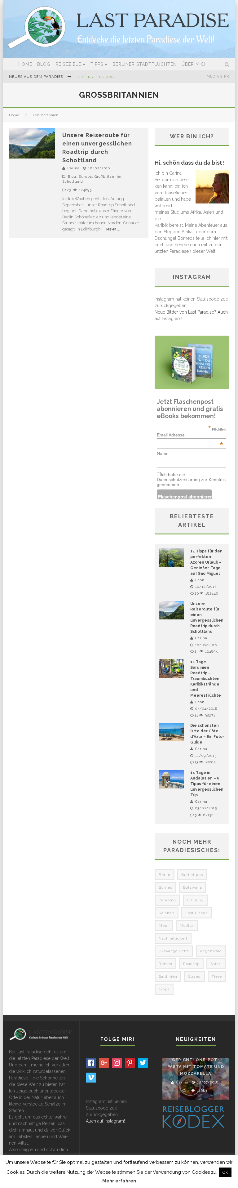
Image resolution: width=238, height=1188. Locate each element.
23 (69, 190)
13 (196, 762)
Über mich (195, 64)
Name (163, 453)
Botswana (192, 887)
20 (197, 594)
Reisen (165, 964)
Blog (44, 64)
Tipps (96, 64)
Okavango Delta (174, 951)
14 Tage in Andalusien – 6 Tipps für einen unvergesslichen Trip (206, 783)
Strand (194, 976)
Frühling (195, 900)
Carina (74, 168)
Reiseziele (68, 64)
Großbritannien (109, 177)
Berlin (164, 875)
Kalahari (166, 913)
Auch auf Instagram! (105, 1121)
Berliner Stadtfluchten (144, 64)
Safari (216, 964)
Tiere (217, 976)
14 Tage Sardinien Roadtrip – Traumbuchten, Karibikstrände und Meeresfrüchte (205, 679)
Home (25, 64)
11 (196, 715)
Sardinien (168, 976)
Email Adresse (190, 434)
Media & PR (218, 76)
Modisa (187, 925)
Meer (164, 925)
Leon (200, 580)
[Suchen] (227, 64)
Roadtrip (191, 964)
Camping (167, 900)
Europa (85, 177)
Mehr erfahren (119, 1181)
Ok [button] (225, 1172)
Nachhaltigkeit (173, 938)
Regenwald (211, 951)
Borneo (165, 887)
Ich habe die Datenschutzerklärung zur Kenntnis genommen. (191, 479)
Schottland (72, 182)
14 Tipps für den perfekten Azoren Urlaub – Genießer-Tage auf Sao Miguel (206, 562)
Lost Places (196, 913)
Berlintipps (192, 875)
